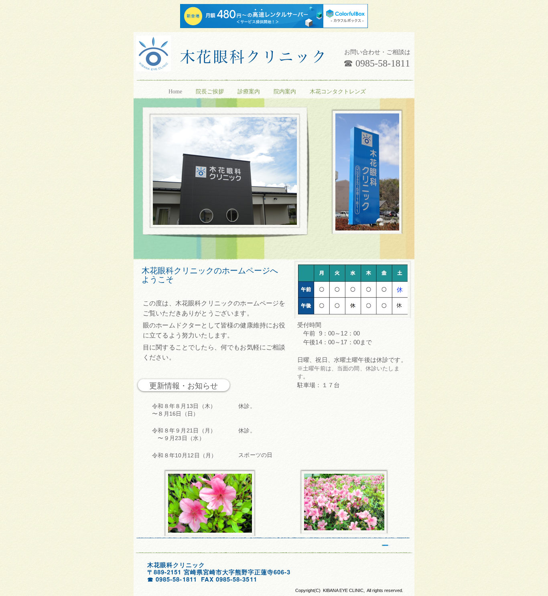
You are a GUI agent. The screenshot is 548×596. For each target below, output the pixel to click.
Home (176, 91)
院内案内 (286, 91)
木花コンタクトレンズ (338, 91)
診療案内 (249, 91)
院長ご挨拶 (210, 91)
